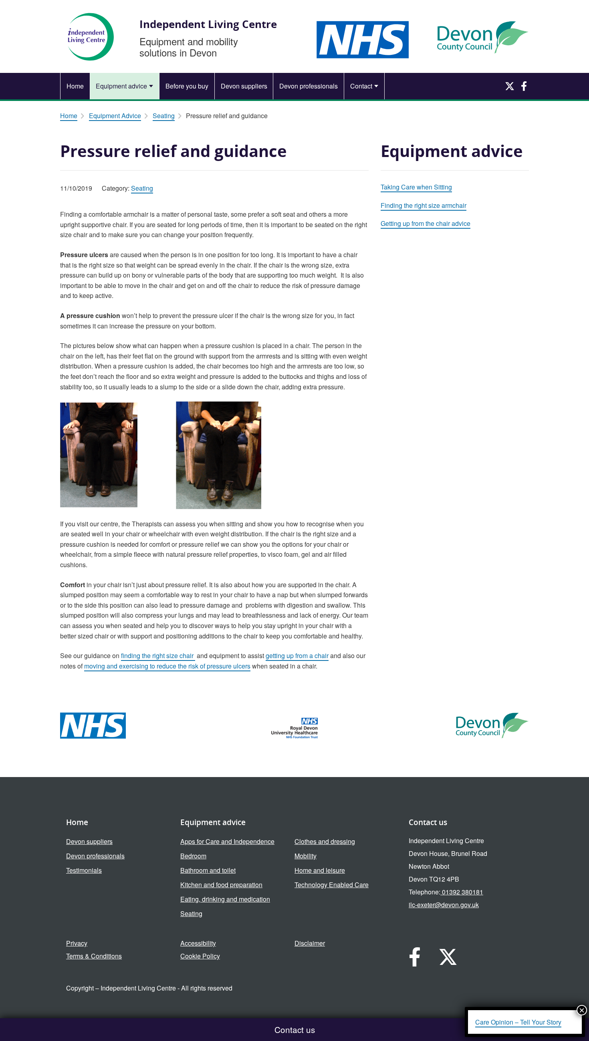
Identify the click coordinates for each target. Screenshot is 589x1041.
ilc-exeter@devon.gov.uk (444, 904)
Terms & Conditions (94, 955)
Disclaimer (309, 943)
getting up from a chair (297, 655)
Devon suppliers (244, 86)
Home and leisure (319, 870)
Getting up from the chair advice (425, 223)
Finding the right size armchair (423, 205)
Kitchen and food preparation (221, 884)
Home (75, 86)
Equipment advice (121, 86)
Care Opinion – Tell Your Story (518, 1022)
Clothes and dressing (324, 841)
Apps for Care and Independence (227, 841)
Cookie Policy (200, 955)
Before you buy (186, 86)
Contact (361, 86)
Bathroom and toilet (208, 870)
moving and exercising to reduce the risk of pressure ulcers (167, 666)
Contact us (294, 1029)
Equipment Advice (115, 115)
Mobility (305, 855)
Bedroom (193, 855)
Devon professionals (308, 86)
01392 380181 (461, 891)
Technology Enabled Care (331, 884)
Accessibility (198, 943)
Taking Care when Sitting (416, 186)
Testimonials (84, 870)
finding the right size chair (158, 655)
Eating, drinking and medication (225, 899)
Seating (164, 115)
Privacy (76, 943)
